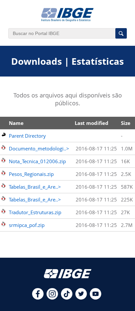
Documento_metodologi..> (39, 148)
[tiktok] (66, 297)
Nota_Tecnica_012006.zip (37, 161)
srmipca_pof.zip (27, 225)
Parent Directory (27, 135)
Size (125, 123)
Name (16, 123)
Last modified (91, 123)
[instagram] (52, 297)
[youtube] (95, 297)
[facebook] (38, 297)
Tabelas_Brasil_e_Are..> (35, 186)
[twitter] (81, 297)
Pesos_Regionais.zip (31, 174)
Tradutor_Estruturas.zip (35, 212)
